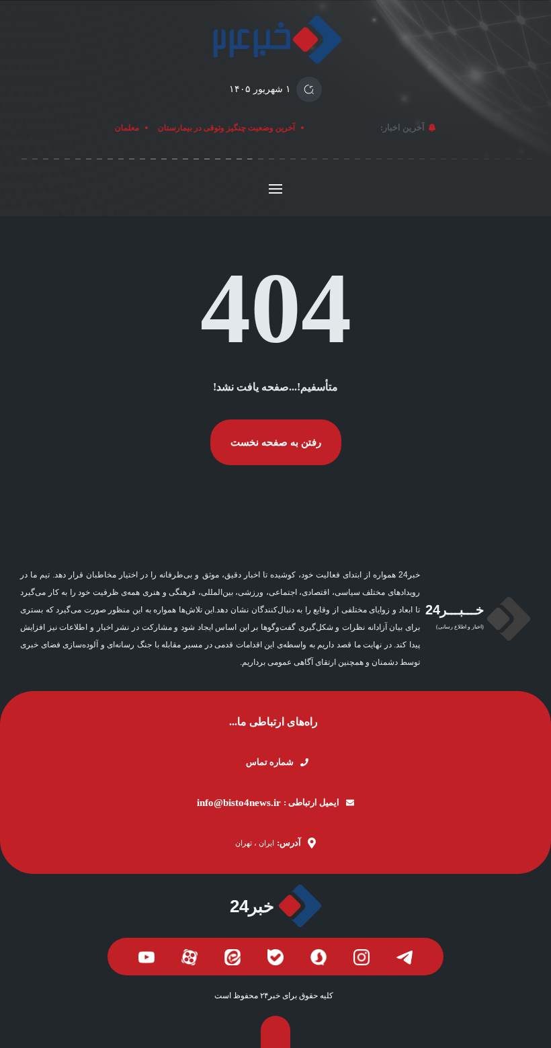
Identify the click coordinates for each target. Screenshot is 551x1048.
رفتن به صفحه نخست (275, 442)
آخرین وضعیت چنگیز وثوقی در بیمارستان (229, 127)
